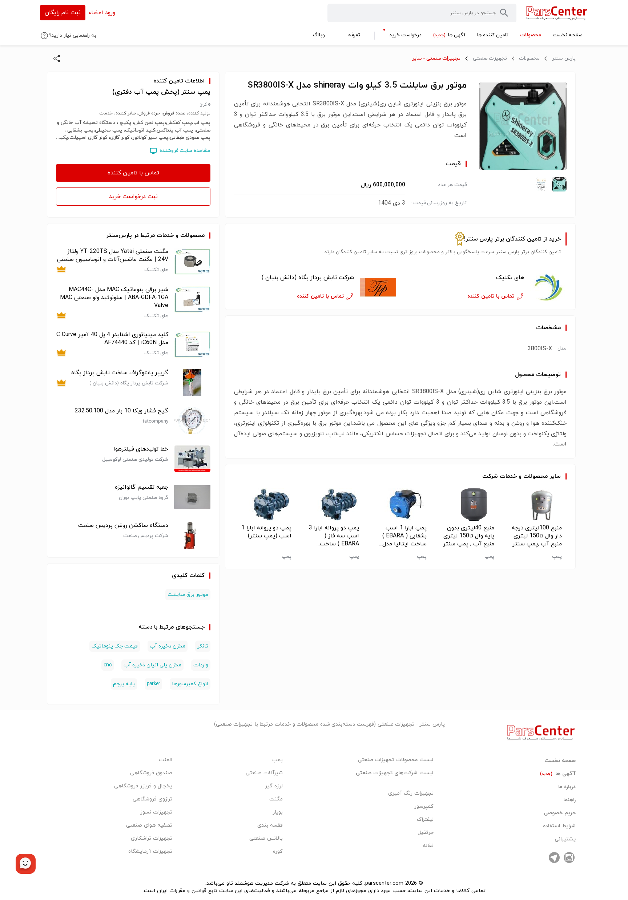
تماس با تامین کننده (133, 173)
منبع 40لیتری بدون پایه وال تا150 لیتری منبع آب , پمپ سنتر (468, 536)
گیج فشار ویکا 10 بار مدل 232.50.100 (121, 411)
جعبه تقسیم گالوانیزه (141, 487)
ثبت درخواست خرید (133, 197)
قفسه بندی (270, 825)
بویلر (278, 812)
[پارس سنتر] (557, 13)
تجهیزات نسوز (156, 812)
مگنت (276, 799)
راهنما (569, 800)
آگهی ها (558, 774)
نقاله (428, 845)
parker (153, 684)
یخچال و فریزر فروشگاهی (143, 786)
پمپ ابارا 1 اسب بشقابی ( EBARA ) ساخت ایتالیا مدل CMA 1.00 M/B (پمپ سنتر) (404, 536)
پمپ (277, 760)
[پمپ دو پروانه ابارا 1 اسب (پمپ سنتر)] (265, 504)
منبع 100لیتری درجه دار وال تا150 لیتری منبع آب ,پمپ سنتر (537, 536)
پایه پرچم (124, 684)
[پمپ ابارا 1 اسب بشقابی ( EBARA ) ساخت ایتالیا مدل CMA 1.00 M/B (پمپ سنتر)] (400, 504)
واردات (200, 665)
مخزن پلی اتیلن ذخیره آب (153, 665)
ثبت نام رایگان (63, 13)
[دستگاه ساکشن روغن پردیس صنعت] (192, 535)
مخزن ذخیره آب (167, 646)
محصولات (529, 58)
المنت (165, 760)
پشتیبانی (565, 839)
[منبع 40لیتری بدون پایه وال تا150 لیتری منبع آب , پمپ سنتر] (468, 504)
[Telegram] (554, 857)
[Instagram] (569, 857)
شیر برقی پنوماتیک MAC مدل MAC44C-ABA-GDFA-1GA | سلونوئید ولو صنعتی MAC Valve (114, 298)
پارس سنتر (564, 58)
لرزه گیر (274, 786)
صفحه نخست (560, 760)
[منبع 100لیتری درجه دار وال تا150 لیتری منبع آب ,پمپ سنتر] (535, 504)
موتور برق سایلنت (188, 594)
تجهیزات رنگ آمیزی (411, 793)
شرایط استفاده (559, 826)
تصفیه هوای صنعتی (149, 825)
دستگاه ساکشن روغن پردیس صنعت (123, 525)
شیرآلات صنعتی (264, 773)
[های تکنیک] (548, 287)
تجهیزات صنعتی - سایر (436, 58)
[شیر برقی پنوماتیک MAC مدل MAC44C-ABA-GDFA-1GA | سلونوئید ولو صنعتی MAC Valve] (192, 303)
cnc (108, 665)
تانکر (202, 646)
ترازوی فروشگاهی (152, 799)
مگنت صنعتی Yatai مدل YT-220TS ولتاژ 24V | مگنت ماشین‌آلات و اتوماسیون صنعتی (112, 255)
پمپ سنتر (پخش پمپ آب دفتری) (161, 92)
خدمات (508, 476)
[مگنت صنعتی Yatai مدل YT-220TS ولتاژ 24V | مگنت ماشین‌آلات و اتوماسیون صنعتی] (192, 261)
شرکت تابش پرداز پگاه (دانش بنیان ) (308, 278)
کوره (278, 851)
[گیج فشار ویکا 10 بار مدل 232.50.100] (192, 420)
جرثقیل (426, 832)
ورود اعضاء (101, 13)
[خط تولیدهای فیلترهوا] (192, 458)
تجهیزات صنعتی (490, 58)
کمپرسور (424, 806)
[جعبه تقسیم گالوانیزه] (192, 496)
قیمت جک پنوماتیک (115, 646)
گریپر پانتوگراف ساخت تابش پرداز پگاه (119, 373)
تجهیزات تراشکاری (151, 838)
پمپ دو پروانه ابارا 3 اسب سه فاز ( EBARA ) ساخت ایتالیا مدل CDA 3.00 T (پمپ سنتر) (333, 536)
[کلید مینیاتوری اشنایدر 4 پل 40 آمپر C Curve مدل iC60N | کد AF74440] (192, 344)
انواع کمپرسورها (190, 684)
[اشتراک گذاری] (56, 58)
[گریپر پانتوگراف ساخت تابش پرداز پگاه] (192, 382)
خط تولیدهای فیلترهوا (140, 449)
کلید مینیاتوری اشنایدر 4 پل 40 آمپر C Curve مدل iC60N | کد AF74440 (112, 339)
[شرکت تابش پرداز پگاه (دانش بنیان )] (378, 287)
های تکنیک (510, 278)
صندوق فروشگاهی (151, 773)
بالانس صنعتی (266, 838)
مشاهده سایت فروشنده (185, 150)
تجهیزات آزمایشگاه (150, 851)
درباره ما (567, 787)
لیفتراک (425, 819)
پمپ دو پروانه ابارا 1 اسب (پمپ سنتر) (266, 532)
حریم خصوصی (560, 813)
